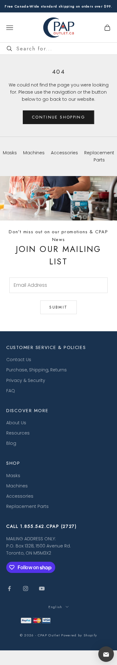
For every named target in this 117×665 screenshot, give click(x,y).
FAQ (10, 391)
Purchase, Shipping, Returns (36, 370)
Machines (17, 486)
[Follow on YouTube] (42, 588)
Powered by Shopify (79, 635)
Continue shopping (58, 117)
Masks (13, 475)
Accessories (19, 496)
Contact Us (18, 359)
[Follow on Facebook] (9, 588)
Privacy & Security (25, 380)
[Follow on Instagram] (25, 588)
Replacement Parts (27, 506)
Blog (11, 443)
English (55, 606)
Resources (18, 433)
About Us (16, 423)
